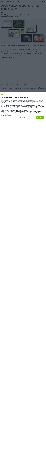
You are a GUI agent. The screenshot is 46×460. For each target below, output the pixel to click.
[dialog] (23, 276)
